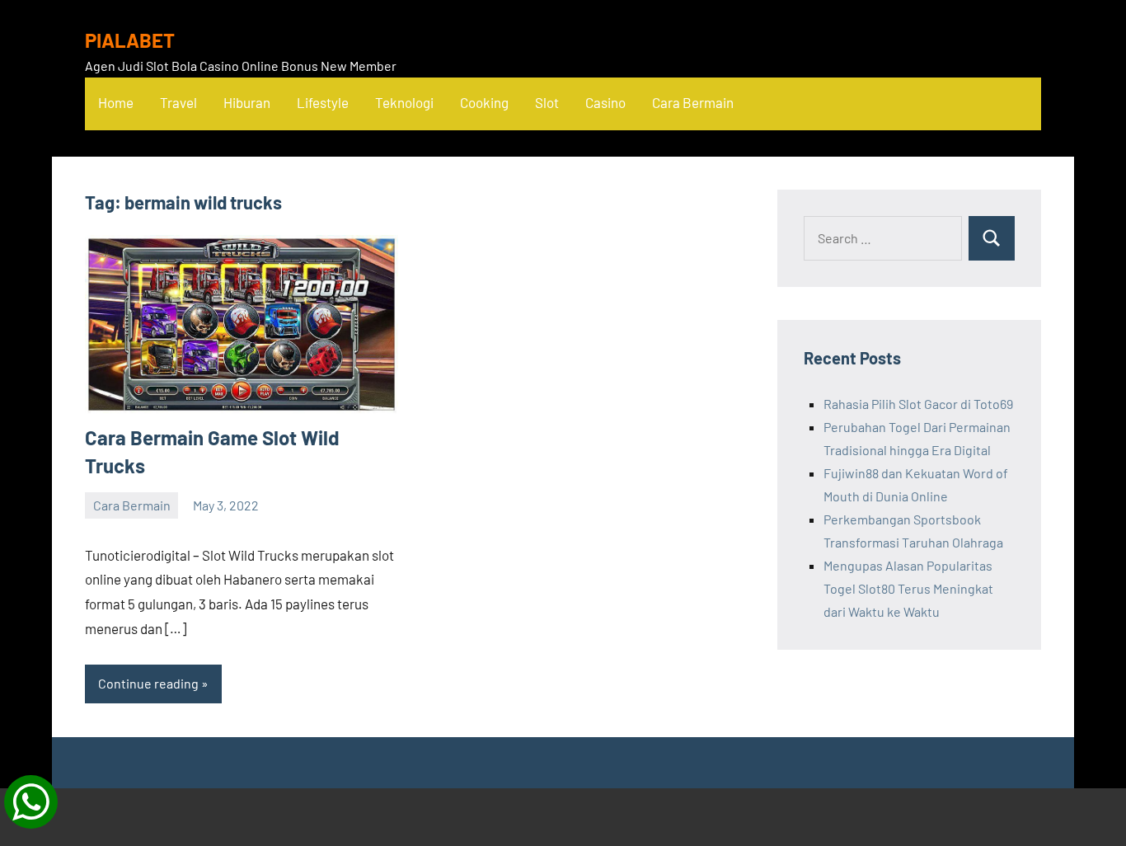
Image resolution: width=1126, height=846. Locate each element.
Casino (605, 102)
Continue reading (148, 683)
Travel (178, 102)
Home (116, 102)
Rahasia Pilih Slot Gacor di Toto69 (918, 403)
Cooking (484, 102)
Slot (547, 102)
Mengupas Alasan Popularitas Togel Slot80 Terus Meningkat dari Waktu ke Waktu (908, 588)
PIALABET (130, 40)
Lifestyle (323, 102)
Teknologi (404, 102)
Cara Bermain (693, 102)
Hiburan (246, 102)
